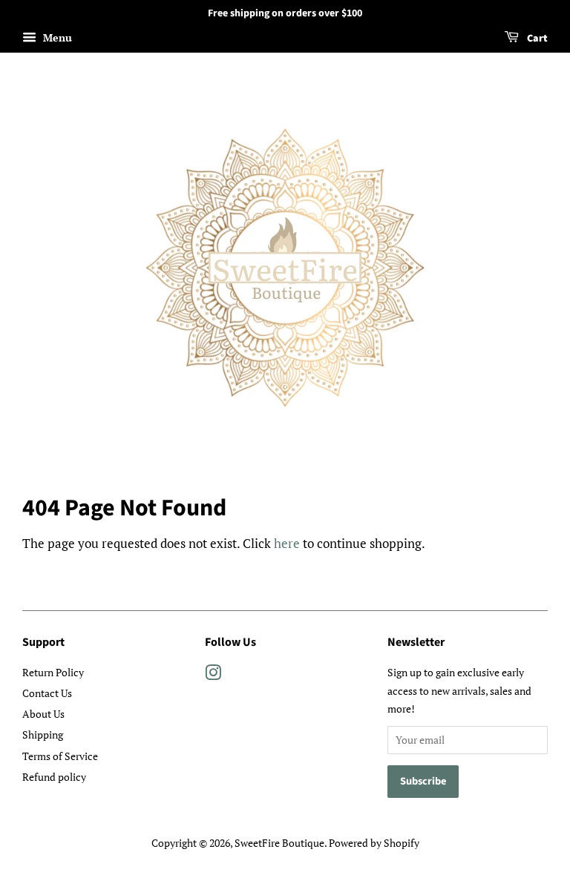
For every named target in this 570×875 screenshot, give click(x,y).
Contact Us (47, 693)
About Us (43, 714)
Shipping (42, 734)
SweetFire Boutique (279, 843)
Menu (56, 37)
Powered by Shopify (374, 843)
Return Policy (53, 672)
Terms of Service (60, 756)
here (287, 543)
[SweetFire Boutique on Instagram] (213, 675)
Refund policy (54, 777)
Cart (536, 38)
